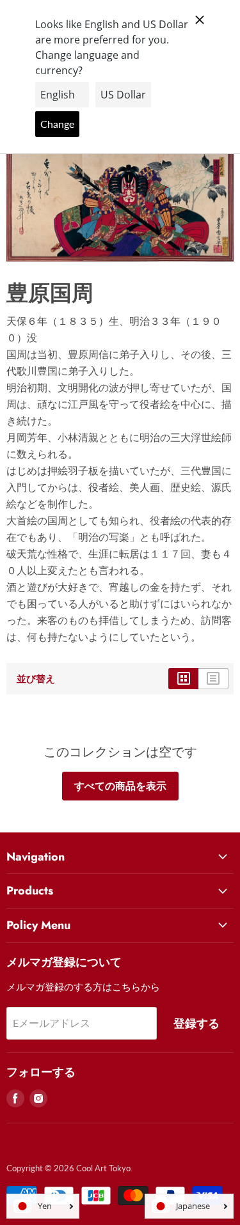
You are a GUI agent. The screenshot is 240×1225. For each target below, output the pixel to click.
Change (57, 124)
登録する (196, 1023)
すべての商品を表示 (120, 785)
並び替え (36, 678)
